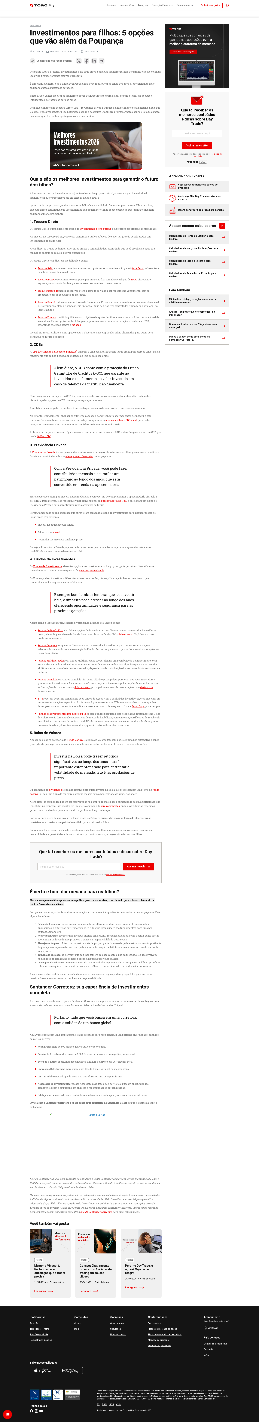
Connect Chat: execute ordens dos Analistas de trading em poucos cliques (96, 1271)
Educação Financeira (162, 5)
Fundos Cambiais (47, 679)
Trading (39, 1260)
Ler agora (40, 1291)
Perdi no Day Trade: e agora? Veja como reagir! (139, 1269)
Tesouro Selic (45, 268)
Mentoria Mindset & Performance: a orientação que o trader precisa (49, 1271)
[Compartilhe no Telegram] (101, 61)
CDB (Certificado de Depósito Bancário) (55, 351)
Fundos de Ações (47, 645)
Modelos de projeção (158, 1340)
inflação (76, 324)
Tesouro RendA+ (47, 302)
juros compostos (110, 806)
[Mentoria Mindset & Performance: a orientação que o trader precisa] (50, 1241)
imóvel (56, 532)
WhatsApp (213, 1328)
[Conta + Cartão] (96, 1140)
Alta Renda (35, 25)
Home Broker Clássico (41, 1340)
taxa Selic (137, 268)
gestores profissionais (91, 570)
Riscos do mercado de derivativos (165, 1334)
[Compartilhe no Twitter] (79, 61)
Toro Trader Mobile (39, 1334)
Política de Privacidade (115, 875)
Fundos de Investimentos (47, 566)
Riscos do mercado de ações (162, 1329)
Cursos (78, 1323)
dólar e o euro (82, 687)
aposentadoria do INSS (114, 500)
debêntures (125, 634)
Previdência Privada (43, 452)
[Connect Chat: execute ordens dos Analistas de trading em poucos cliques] (95, 1241)
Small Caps (138, 706)
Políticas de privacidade (159, 1345)
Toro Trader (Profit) (39, 1329)
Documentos (154, 1323)
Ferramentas (183, 5)
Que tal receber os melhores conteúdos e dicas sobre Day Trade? (95, 854)
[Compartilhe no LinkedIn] (94, 61)
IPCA (134, 279)
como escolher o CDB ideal (121, 420)
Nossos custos (118, 1334)
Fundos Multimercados (51, 660)
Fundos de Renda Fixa (50, 630)
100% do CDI (44, 436)
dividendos (55, 789)
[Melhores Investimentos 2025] (96, 146)
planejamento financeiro (79, 456)
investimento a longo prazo (95, 228)
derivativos (146, 687)
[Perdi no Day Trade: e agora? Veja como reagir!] (141, 1241)
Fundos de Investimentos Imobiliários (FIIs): (63, 713)
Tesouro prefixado (48, 290)
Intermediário (127, 5)
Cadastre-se (210, 5)
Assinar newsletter (138, 866)
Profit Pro (34, 1323)
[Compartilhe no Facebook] (86, 61)
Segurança (115, 1329)
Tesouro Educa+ (47, 317)
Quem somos (117, 1323)
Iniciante (111, 5)
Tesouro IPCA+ (46, 279)
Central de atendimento (215, 1344)
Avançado (143, 5)
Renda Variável (75, 739)
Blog (76, 1329)
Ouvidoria (208, 1349)
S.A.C (206, 1355)
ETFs (40, 698)
